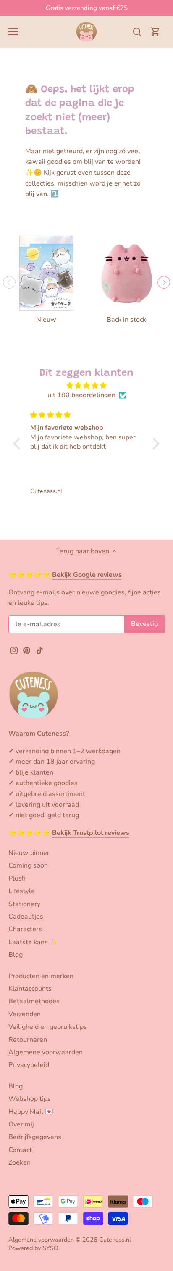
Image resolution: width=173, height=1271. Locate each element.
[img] (86, 385)
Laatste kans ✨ (33, 942)
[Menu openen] (13, 31)
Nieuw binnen (29, 853)
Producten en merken (40, 976)
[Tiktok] (39, 650)
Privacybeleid (28, 1065)
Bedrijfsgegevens (34, 1137)
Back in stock (126, 319)
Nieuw (46, 319)
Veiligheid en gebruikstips (47, 1026)
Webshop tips (29, 1098)
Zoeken (19, 1162)
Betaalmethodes (34, 1001)
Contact (20, 1150)
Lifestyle (21, 891)
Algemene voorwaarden (45, 1052)
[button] (19, 444)
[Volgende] (164, 282)
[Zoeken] (137, 31)
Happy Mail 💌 (30, 1111)
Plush (17, 878)
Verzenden (24, 1014)
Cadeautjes (25, 916)
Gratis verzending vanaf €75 (87, 8)
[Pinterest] (26, 650)
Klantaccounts (30, 988)
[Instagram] (14, 650)
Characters (25, 929)
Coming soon (28, 865)
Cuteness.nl (115, 1239)
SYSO (50, 1248)
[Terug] (9, 282)
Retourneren (27, 1039)
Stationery (24, 904)
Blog (15, 954)
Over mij (21, 1124)
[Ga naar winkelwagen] (155, 31)
